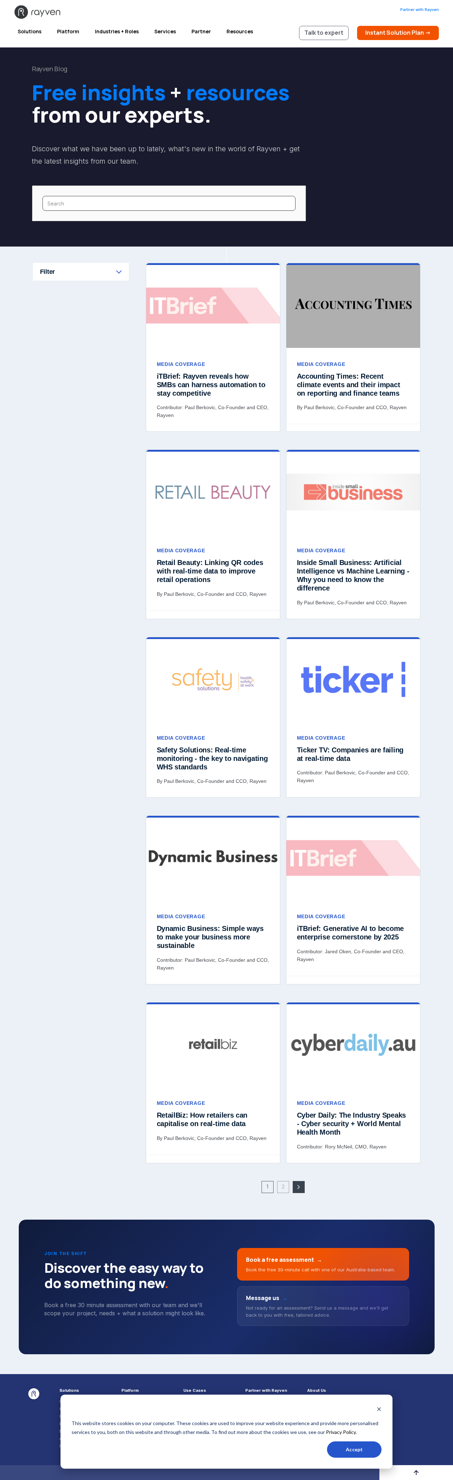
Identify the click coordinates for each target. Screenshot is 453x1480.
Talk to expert (323, 32)
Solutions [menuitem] (69, 1390)
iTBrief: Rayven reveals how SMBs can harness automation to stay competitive (211, 384)
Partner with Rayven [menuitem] (266, 1390)
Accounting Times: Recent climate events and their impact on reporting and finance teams (348, 384)
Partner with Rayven (419, 9)
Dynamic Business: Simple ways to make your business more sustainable (210, 937)
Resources (239, 31)
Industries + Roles (117, 31)
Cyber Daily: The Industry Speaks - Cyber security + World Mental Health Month (351, 1123)
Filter (47, 271)
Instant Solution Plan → (398, 32)
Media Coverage (181, 364)
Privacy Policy (341, 1432)
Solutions (29, 31)
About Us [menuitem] (316, 1390)
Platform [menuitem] (130, 1390)
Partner (201, 31)
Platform (68, 31)
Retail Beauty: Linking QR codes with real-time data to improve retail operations (210, 571)
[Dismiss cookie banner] (379, 1410)
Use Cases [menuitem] (194, 1390)
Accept (354, 1449)
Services (165, 31)
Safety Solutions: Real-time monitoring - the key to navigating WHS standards (212, 758)
